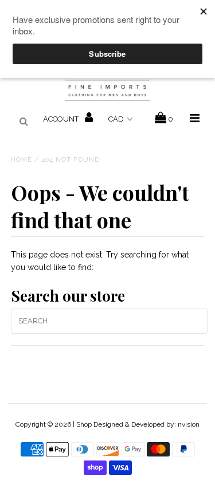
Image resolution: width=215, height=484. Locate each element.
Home (21, 159)
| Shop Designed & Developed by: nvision (136, 424)
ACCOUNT (61, 119)
